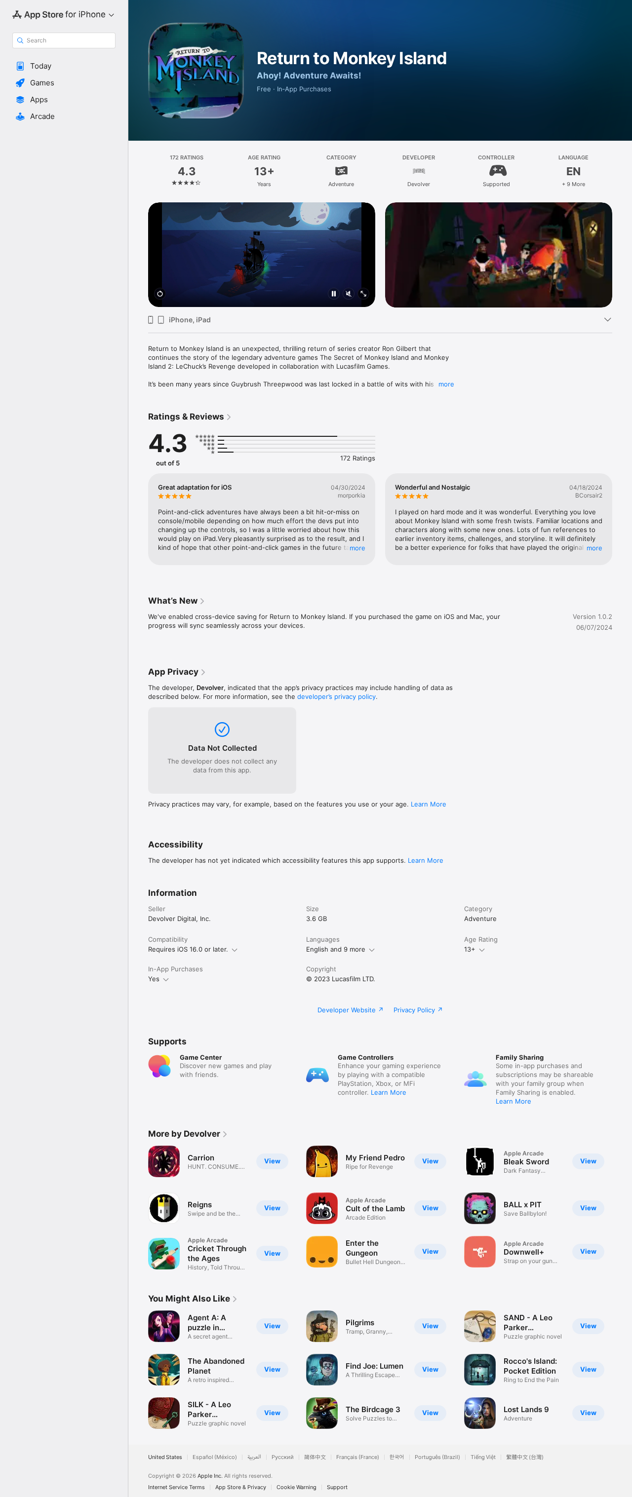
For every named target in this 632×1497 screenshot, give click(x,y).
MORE (357, 547)
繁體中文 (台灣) (525, 1457)
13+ (469, 949)
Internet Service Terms (176, 1487)
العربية (254, 1457)
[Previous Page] (138, 171)
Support (337, 1487)
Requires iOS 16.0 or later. (188, 949)
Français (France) (357, 1457)
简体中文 (315, 1457)
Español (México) (215, 1457)
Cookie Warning (296, 1487)
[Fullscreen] (363, 294)
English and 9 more (335, 949)
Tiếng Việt (483, 1457)
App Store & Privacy (240, 1487)
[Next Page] (622, 171)
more (446, 384)
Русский (283, 1457)
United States (165, 1457)
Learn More (428, 804)
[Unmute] (349, 294)
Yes (153, 979)
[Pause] (334, 294)
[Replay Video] (160, 294)
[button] (64, 66)
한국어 (397, 1457)
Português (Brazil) (437, 1457)
